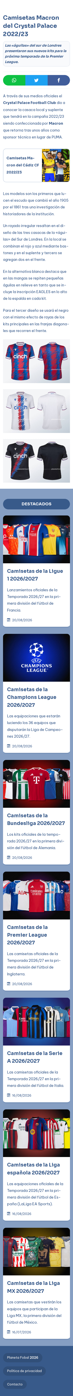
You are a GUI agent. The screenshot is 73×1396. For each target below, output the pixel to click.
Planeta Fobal (22, 1357)
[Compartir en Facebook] (59, 80)
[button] (11, 20)
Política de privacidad (24, 1371)
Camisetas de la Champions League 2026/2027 (31, 697)
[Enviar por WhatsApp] (14, 80)
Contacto (15, 1384)
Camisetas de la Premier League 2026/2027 (27, 935)
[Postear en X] (36, 80)
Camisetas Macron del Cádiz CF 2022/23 (23, 165)
